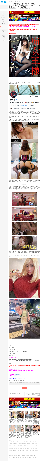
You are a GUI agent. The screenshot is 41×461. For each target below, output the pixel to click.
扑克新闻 (27, 455)
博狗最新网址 (16, 446)
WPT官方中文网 (31, 453)
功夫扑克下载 (19, 453)
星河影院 (10, 450)
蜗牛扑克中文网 (22, 441)
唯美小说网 (14, 450)
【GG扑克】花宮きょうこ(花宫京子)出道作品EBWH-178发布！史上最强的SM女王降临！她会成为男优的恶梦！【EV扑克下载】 (24, 5)
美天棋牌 (36, 443)
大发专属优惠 (17, 457)
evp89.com (11, 362)
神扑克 (2, 9)
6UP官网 (34, 446)
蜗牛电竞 (19, 455)
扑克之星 (2, 21)
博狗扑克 (2, 7)
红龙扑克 (2, 15)
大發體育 (15, 455)
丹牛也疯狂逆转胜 (18, 450)
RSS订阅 (2, 27)
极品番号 (27, 445)
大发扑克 (4, 31)
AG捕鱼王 (28, 443)
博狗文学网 (25, 446)
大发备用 (4, 40)
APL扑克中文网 (11, 455)
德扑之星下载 (11, 452)
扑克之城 (21, 445)
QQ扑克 (30, 457)
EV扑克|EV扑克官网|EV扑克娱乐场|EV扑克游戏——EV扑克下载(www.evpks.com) (23, 22)
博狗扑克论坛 (20, 443)
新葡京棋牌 (3, 17)
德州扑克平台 (4, 2)
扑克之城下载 (18, 441)
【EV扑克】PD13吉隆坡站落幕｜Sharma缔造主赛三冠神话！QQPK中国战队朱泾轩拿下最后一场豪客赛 (33, 394)
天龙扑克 (2, 13)
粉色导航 (15, 445)
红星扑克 (2, 19)
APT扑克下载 (33, 452)
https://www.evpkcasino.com (19, 376)
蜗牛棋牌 (27, 441)
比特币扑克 (3, 23)
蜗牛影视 (30, 450)
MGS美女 (10, 441)
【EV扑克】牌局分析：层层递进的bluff (15, 393)
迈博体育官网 (20, 448)
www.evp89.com (12, 360)
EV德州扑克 (31, 455)
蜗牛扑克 (2, 11)
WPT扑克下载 (11, 453)
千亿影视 (23, 450)
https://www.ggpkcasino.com (19, 378)
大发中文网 (26, 457)
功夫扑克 (17, 452)
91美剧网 (18, 445)
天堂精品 (26, 450)
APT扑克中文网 (36, 453)
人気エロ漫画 (35, 448)
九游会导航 (24, 448)
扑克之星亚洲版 (11, 446)
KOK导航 (28, 448)
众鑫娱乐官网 (30, 446)
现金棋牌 (4, 37)
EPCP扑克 (15, 453)
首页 (1, 6)
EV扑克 (33, 457)
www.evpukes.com (17, 375)
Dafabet (35, 455)
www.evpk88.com (19, 373)
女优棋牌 (4, 36)
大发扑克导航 (11, 448)
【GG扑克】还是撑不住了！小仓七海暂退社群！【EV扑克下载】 (36, 433)
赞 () (25, 388)
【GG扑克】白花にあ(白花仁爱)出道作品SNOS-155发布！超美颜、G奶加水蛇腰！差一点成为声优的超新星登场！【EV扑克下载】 (12, 435)
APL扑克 (26, 453)
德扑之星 (36, 450)
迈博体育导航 (15, 448)
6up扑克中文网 (24, 443)
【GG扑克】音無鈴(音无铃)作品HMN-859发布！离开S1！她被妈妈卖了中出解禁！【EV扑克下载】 (20, 420)
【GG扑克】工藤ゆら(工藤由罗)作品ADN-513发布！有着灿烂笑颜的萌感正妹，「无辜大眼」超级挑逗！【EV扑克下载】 (28, 435)
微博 (1, 26)
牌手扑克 (10, 457)
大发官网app (29, 452)
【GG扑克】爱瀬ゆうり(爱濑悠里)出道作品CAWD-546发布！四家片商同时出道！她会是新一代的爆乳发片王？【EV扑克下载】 (20, 435)
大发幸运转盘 (22, 457)
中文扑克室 (32, 443)
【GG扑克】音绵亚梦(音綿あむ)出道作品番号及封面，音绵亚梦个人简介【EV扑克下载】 (28, 420)
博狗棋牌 (23, 453)
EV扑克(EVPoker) (14, 357)
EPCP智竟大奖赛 (23, 455)
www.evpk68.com (18, 374)
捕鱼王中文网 (11, 445)
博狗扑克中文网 (34, 441)
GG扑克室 (31, 445)
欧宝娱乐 (31, 448)
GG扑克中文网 (35, 445)
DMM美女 (10, 443)
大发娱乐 (14, 457)
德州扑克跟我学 (15, 443)
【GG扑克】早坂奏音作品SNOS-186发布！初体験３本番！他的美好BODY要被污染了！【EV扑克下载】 (12, 420)
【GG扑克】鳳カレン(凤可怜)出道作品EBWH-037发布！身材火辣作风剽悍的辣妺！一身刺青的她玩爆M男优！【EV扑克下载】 (36, 421)
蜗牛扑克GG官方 (21, 446)
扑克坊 (15, 452)
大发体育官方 (25, 452)
